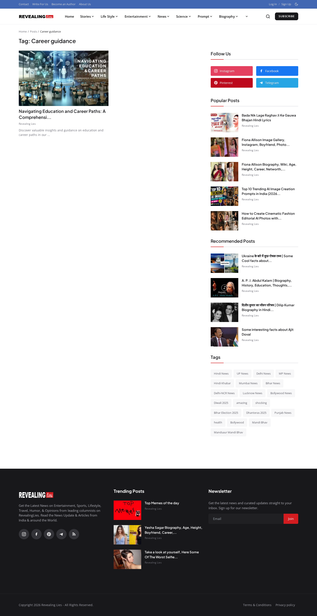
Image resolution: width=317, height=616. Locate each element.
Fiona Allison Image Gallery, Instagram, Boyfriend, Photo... (266, 142)
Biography (227, 16)
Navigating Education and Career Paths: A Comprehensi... (62, 114)
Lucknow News (252, 393)
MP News (285, 373)
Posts (33, 31)
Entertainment (136, 16)
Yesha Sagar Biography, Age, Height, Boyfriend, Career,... (173, 529)
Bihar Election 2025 (226, 413)
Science (182, 16)
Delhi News (263, 373)
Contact (24, 4)
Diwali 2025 (221, 403)
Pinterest (226, 83)
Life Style (108, 16)
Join (291, 518)
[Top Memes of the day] (127, 510)
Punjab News (283, 413)
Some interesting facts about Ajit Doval (267, 331)
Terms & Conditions (257, 605)
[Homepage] (36, 16)
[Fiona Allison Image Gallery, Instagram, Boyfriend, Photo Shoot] (224, 147)
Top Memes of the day (162, 503)
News (162, 16)
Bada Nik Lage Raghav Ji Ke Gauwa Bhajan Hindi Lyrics (269, 117)
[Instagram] (24, 534)
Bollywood (237, 422)
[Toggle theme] (296, 4)
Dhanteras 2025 (256, 413)
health (218, 422)
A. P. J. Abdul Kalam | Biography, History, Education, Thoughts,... (267, 282)
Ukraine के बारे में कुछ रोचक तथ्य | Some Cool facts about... (267, 258)
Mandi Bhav (259, 422)
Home (69, 16)
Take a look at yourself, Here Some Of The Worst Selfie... (172, 554)
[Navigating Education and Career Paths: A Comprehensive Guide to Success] (63, 78)
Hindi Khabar (222, 383)
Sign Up (286, 4)
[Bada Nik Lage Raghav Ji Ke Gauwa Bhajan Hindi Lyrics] (224, 122)
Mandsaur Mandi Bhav (228, 432)
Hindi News (221, 373)
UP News (242, 373)
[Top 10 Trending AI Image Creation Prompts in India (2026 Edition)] (224, 196)
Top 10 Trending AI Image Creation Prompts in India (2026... (268, 191)
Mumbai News (248, 383)
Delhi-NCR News (224, 393)
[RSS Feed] (74, 534)
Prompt (203, 16)
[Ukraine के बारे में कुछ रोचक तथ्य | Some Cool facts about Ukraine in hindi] (224, 263)
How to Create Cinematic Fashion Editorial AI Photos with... (268, 215)
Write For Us (40, 4)
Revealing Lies (27, 124)
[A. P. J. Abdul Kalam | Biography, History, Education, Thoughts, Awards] (224, 287)
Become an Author (63, 4)
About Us (85, 4)
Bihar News (273, 383)
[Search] (268, 16)
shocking (261, 403)
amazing (241, 403)
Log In (273, 4)
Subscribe (287, 16)
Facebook (272, 71)
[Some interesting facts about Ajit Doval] (224, 337)
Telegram (272, 83)
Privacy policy (285, 605)
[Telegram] (61, 534)
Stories (85, 16)
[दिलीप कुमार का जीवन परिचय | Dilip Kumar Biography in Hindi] (224, 312)
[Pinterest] (49, 534)
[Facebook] (36, 534)
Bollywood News (281, 393)
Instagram (227, 71)
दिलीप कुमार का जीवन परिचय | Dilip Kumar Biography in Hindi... (268, 307)
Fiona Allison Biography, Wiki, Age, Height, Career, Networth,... (269, 166)
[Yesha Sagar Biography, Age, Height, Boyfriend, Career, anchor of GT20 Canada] (127, 534)
